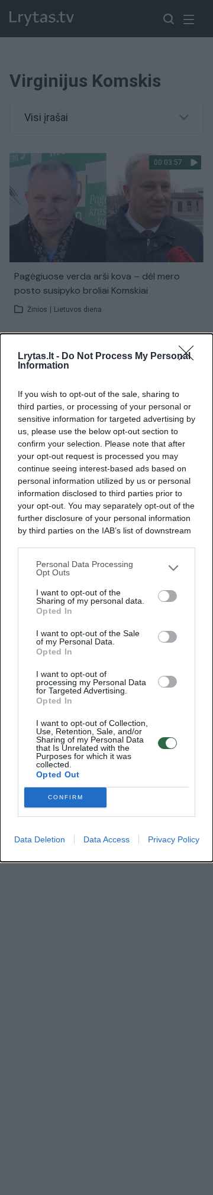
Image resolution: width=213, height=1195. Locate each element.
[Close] (190, 357)
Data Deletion (39, 839)
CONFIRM (65, 797)
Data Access (106, 839)
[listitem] (106, 568)
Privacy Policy (173, 839)
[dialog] (106, 598)
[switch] (167, 596)
